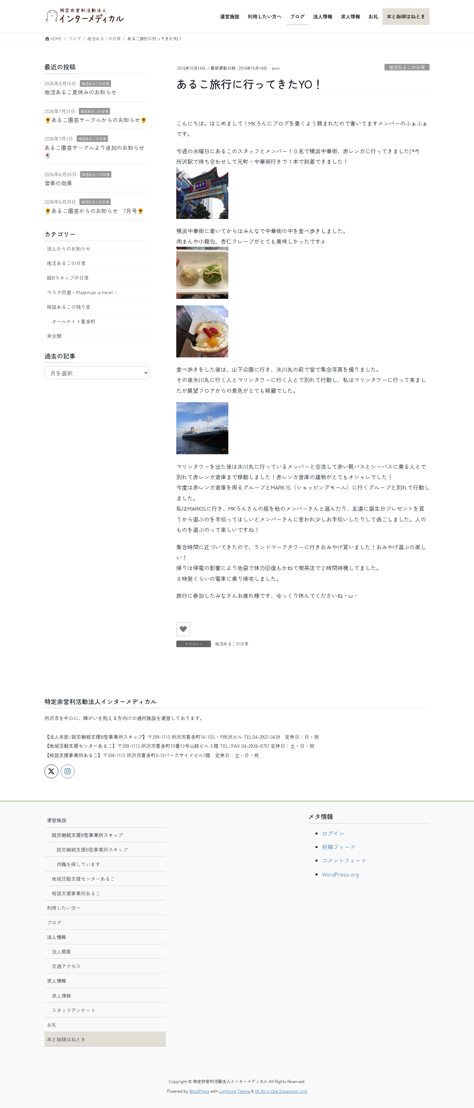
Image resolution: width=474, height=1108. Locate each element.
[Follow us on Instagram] (68, 771)
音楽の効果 (58, 183)
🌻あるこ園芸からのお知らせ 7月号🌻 (94, 210)
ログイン (333, 833)
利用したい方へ (64, 907)
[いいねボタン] (183, 629)
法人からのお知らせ (69, 248)
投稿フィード (338, 847)
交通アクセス (66, 966)
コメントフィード (344, 860)
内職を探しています (78, 864)
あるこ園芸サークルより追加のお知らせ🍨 (94, 151)
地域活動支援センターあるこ (83, 878)
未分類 (54, 335)
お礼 (52, 1024)
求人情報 (61, 995)
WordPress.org (340, 874)
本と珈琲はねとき (66, 1039)
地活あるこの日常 (407, 67)
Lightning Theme (234, 1091)
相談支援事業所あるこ (76, 893)
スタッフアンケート (73, 1010)
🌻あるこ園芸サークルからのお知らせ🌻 (95, 120)
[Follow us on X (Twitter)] (51, 771)
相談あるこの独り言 (69, 306)
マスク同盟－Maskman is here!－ (82, 292)
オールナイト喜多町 (73, 321)
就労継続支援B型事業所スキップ (92, 849)
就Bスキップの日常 (68, 277)
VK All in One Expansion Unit (281, 1091)
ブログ (54, 922)
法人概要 (61, 951)
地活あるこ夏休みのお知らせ (80, 92)
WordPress (199, 1091)
